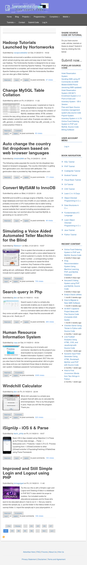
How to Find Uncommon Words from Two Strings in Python (72, 374)
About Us (52, 552)
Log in (16, 80)
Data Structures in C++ (71, 206)
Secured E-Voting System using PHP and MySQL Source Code (72, 284)
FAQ (38, 552)
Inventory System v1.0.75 (72, 118)
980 (19, 531)
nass (16, 342)
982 (32, 531)
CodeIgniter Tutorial (72, 171)
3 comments (18, 414)
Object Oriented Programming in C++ (72, 199)
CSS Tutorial (69, 189)
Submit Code (33, 22)
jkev (15, 297)
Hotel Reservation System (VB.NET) (69, 91)
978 (6, 531)
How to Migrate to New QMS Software (72, 301)
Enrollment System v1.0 (71, 95)
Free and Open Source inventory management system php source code (71, 110)
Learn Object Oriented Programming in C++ (72, 223)
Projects (25, 16)
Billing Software (68, 129)
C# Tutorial (68, 184)
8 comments (18, 513)
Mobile (66, 16)
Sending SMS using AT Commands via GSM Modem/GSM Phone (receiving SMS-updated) (72, 83)
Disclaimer (42, 559)
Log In (44, 22)
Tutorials (10, 22)
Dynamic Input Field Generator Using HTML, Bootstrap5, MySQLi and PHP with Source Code (72, 359)
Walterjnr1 (18, 245)
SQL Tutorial (69, 161)
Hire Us (60, 552)
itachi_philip (18, 433)
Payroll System (68, 115)
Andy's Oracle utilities (73, 294)
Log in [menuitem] (66, 146)
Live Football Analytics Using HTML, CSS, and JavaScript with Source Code (71, 342)
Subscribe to (4, 537)
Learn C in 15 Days (72, 193)
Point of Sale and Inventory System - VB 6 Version (71, 101)
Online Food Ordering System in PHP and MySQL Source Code (70, 124)
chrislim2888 (19, 158)
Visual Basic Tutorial (72, 179)
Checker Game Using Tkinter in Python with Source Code (73, 328)
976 (44, 526)
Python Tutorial (70, 234)
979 (12, 531)
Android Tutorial (70, 175)
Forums (44, 552)
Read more (8, 80)
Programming (39, 16)
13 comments (19, 372)
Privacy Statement (29, 559)
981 (25, 531)
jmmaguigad (19, 483)
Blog (17, 16)
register (26, 80)
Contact (22, 22)
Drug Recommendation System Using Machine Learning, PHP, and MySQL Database (71, 267)
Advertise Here (29, 552)
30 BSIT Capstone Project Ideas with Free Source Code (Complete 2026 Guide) (71, 314)
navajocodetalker (21, 52)
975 (38, 526)
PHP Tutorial (69, 166)
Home (9, 16)
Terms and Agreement (56, 559)
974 (31, 526)
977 (51, 526)
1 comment (18, 130)
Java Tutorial (69, 230)
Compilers (54, 16)
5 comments (18, 278)
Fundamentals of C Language (72, 214)
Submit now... (72, 60)
